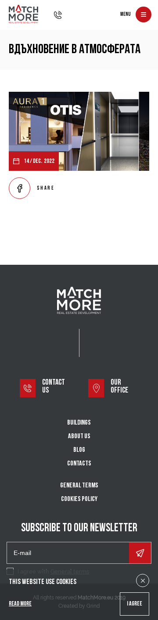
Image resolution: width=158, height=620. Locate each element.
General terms (79, 485)
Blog (79, 450)
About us (79, 436)
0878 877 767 (58, 15)
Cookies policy (79, 499)
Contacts (79, 463)
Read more (20, 604)
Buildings (79, 422)
